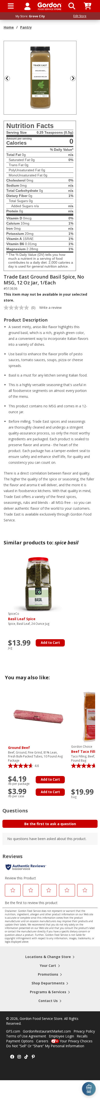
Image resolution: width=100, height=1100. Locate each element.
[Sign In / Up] (27, 6)
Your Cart (48, 965)
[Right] (74, 78)
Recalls (82, 1036)
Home (9, 27)
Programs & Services (48, 992)
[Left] (7, 78)
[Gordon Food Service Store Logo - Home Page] (50, 6)
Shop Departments (48, 983)
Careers (42, 1041)
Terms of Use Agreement (26, 1036)
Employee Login (61, 1036)
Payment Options (19, 1041)
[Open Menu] (11, 6)
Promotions (48, 974)
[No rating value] (17, 307)
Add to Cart (50, 642)
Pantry (26, 27)
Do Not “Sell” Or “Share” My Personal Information (45, 1046)
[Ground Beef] (38, 716)
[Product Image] (40, 77)
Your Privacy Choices (76, 1041)
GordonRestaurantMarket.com (47, 1031)
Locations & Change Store (48, 956)
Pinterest (33, 1057)
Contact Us (48, 1000)
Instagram (19, 1057)
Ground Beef (19, 747)
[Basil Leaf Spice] (38, 583)
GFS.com (13, 1031)
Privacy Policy (84, 1031)
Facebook (12, 1057)
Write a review (50, 307)
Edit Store (79, 16)
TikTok (26, 1057)
